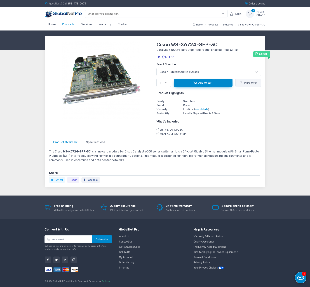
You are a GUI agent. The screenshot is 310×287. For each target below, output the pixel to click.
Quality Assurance (204, 241)
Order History (126, 262)
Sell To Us (124, 252)
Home (52, 24)
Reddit (74, 180)
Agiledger (107, 281)
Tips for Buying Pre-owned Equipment (216, 252)
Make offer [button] (250, 82)
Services (86, 24)
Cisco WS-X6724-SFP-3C (251, 24)
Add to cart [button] (205, 82)
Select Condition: (167, 64)
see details (201, 109)
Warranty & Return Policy (208, 236)
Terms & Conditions (205, 257)
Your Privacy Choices (206, 267)
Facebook (92, 180)
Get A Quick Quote (129, 246)
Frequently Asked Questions (210, 246)
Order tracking (257, 3)
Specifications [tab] (95, 142)
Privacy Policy (202, 262)
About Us (124, 236)
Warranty (105, 24)
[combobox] (154, 14)
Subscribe (102, 239)
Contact (123, 24)
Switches (228, 24)
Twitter (58, 180)
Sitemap (124, 267)
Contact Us (125, 241)
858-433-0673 (76, 3)
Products (68, 24)
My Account (126, 257)
